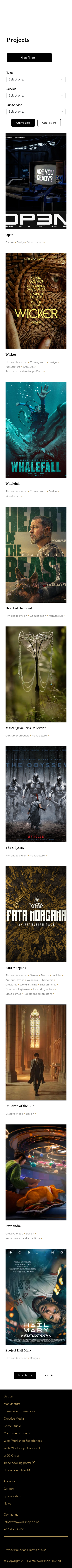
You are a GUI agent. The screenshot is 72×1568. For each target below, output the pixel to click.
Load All (49, 1375)
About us (9, 1481)
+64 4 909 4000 (15, 1529)
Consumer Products (17, 1433)
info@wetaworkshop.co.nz (21, 1522)
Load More (25, 1375)
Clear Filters (49, 122)
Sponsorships (12, 1496)
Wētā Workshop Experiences (23, 1440)
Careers (9, 1488)
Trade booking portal (17, 1463)
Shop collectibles (15, 1470)
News (7, 1503)
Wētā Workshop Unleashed (22, 1448)
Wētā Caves (11, 1455)
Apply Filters (23, 122)
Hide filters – (29, 57)
